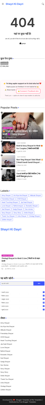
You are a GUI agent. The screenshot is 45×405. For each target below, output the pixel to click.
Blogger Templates (23, 400)
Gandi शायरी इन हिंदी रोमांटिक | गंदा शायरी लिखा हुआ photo (28, 175)
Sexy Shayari (6, 213)
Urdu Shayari (21, 216)
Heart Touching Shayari (10, 202)
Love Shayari (6, 206)
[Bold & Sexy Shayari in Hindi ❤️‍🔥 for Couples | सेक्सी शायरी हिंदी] (8, 147)
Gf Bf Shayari (21, 199)
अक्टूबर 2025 (23, 299)
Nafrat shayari (18, 206)
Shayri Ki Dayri (14, 3)
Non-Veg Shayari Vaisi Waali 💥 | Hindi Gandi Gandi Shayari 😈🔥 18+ (29, 161)
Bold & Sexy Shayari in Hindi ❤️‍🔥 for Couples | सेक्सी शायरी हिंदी (29, 147)
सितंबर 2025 (23, 303)
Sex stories (29, 209)
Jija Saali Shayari (26, 202)
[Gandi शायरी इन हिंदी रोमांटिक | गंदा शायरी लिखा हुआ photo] (8, 175)
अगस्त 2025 (23, 306)
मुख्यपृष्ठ (23, 43)
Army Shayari (6, 195)
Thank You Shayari (8, 216)
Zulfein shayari (7, 219)
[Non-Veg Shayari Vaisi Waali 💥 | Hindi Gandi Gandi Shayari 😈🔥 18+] (8, 161)
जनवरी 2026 (23, 292)
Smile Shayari (28, 213)
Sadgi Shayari (17, 209)
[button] (43, 4)
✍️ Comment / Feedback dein (28, 91)
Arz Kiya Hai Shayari (20, 195)
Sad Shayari (6, 209)
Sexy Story (17, 213)
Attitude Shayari (35, 195)
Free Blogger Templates (27, 402)
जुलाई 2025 (23, 309)
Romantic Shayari (32, 206)
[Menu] (3, 4)
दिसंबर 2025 (23, 296)
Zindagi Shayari (34, 216)
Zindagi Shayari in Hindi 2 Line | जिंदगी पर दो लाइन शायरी (21, 259)
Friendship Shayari (8, 199)
